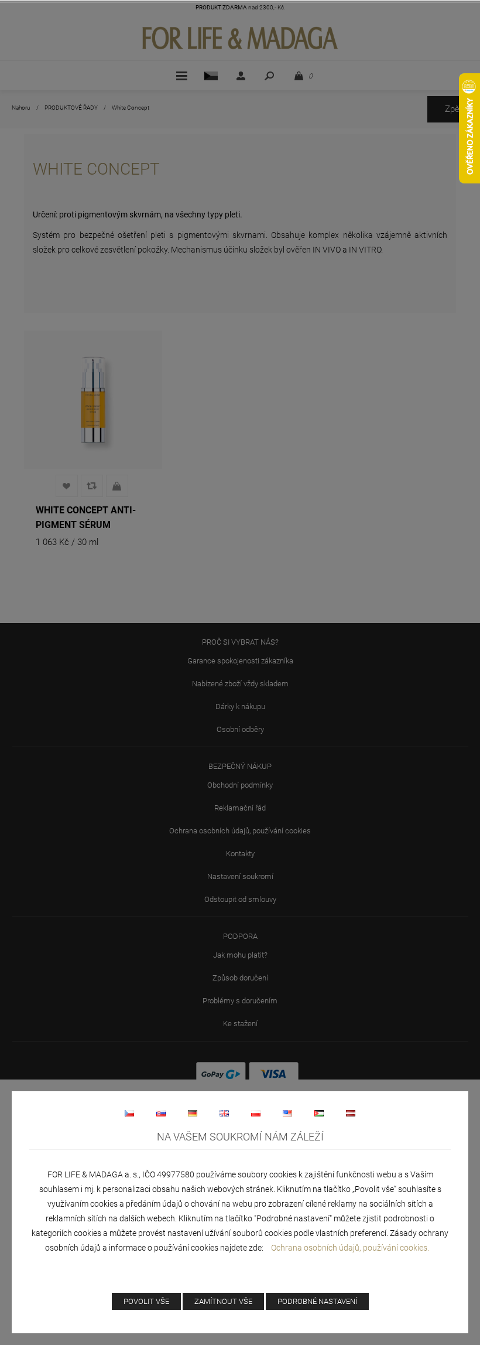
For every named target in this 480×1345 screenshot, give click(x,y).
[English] (224, 1113)
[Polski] (255, 1113)
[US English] (287, 1113)
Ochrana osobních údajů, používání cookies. (350, 1247)
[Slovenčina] (161, 1113)
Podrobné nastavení (317, 1301)
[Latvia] (350, 1113)
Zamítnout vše (223, 1301)
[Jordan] (319, 1113)
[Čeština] (129, 1113)
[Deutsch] (192, 1113)
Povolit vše (146, 1301)
